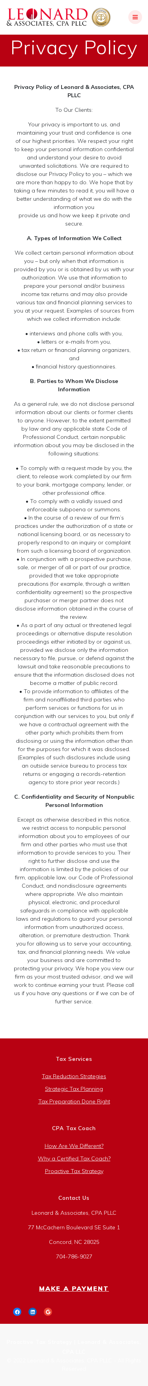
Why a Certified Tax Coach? (74, 1158)
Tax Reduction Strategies (74, 1076)
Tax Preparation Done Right (74, 1101)
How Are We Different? (74, 1145)
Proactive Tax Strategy (74, 1171)
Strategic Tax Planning (74, 1088)
